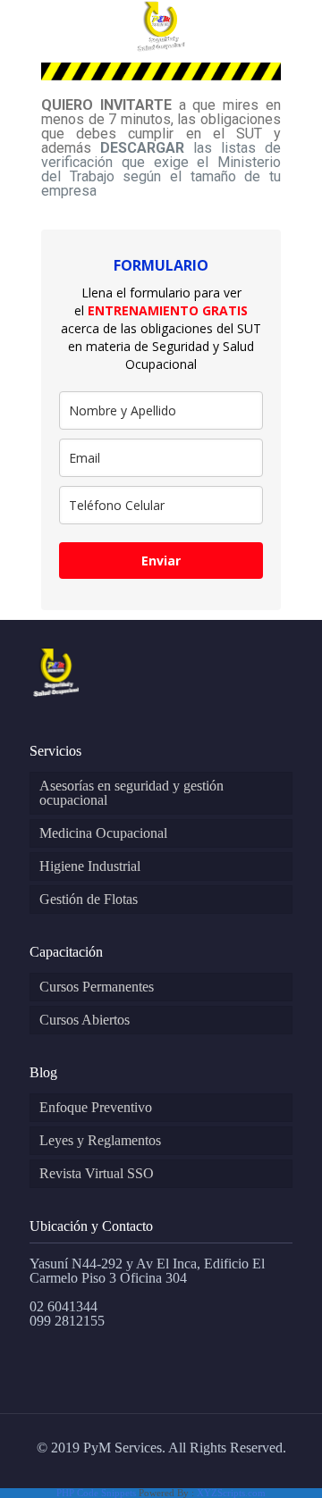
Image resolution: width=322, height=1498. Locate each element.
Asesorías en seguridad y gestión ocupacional (131, 793)
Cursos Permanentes (96, 986)
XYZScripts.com (231, 1492)
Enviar (161, 560)
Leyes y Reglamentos (100, 1140)
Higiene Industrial (89, 866)
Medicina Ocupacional (103, 833)
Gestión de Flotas (88, 899)
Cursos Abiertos (84, 1019)
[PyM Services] (161, 27)
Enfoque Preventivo (95, 1107)
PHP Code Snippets (96, 1492)
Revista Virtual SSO (96, 1173)
